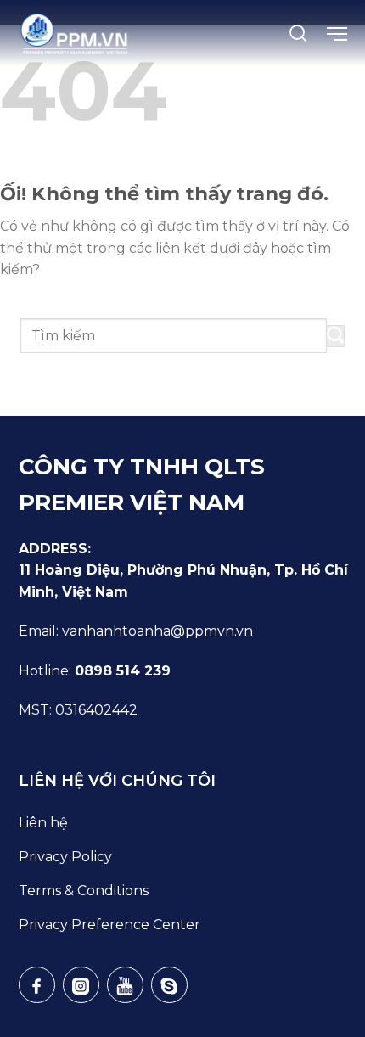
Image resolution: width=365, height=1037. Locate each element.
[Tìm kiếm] (298, 33)
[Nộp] (336, 336)
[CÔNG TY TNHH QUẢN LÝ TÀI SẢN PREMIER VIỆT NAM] (75, 34)
